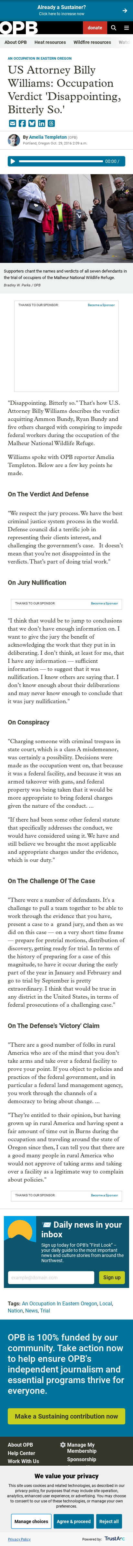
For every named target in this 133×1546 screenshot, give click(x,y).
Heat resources (50, 42)
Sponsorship (81, 1459)
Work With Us (23, 1461)
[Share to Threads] (51, 123)
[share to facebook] (22, 123)
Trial (45, 1311)
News (31, 1311)
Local (105, 1304)
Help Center (21, 1453)
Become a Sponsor (101, 305)
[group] (66, 161)
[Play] (13, 161)
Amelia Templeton (48, 137)
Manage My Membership (82, 1448)
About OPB (16, 42)
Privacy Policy (19, 1539)
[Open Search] (113, 27)
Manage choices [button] (31, 1521)
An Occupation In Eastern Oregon (40, 58)
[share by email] (12, 123)
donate (95, 27)
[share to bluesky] (32, 123)
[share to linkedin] (41, 123)
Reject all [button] (109, 1521)
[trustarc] (114, 1539)
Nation (15, 1311)
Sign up (112, 1277)
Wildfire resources (92, 42)
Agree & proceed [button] (74, 1521)
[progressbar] (61, 161)
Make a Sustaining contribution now (66, 1416)
